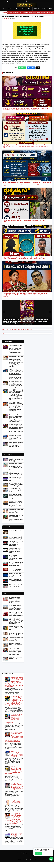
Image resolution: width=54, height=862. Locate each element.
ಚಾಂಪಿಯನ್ (16, 9)
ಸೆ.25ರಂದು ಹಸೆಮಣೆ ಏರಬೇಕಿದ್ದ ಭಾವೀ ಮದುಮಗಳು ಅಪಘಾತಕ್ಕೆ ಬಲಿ (16, 628)
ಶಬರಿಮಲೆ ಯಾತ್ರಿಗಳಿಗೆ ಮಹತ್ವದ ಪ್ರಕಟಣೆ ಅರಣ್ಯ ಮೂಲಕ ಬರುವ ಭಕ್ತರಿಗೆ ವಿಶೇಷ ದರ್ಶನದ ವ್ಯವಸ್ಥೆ (16, 538)
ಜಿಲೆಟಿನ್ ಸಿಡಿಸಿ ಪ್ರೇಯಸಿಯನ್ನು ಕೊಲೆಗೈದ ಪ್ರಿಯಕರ (15, 658)
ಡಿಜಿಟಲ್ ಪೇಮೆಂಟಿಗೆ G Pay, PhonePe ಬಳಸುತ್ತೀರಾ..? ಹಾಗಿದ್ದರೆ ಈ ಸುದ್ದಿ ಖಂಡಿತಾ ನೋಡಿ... (15, 551)
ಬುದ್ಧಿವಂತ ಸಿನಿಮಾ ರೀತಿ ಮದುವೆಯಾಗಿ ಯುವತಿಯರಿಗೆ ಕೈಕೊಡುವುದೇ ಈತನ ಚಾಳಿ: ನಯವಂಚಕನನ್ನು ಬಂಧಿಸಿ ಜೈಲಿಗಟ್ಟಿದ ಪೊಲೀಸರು (15, 651)
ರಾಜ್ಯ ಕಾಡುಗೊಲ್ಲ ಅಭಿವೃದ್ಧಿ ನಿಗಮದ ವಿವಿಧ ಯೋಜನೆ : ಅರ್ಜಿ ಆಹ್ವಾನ (16, 479)
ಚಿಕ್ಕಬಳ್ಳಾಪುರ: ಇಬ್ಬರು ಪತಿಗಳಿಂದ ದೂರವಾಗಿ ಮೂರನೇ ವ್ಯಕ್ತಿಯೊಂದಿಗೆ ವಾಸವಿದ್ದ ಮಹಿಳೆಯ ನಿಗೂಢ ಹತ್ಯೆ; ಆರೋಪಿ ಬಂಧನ (16, 518)
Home (3, 9)
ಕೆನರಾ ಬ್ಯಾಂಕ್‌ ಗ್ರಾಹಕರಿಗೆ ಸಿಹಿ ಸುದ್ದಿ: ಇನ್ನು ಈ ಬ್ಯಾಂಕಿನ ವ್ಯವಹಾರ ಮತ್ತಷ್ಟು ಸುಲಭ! (16, 575)
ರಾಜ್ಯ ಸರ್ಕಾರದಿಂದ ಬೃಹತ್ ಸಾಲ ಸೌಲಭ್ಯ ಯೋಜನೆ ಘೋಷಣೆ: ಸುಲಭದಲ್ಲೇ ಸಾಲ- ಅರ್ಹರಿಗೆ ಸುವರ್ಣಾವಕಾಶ (16, 544)
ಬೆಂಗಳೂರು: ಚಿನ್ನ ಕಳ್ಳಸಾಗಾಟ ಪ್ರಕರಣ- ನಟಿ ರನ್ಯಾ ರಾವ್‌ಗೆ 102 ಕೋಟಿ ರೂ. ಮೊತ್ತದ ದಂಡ (16, 634)
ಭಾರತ (9, 9)
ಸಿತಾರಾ (23, 9)
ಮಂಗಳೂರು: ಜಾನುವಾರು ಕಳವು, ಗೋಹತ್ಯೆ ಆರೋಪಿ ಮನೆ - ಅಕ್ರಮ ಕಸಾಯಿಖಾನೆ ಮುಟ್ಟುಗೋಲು (16, 485)
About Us (4, 329)
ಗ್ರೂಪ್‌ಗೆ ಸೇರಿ (38, 853)
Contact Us (10, 329)
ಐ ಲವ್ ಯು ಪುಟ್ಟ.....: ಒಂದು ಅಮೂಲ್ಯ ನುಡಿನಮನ (15, 531)
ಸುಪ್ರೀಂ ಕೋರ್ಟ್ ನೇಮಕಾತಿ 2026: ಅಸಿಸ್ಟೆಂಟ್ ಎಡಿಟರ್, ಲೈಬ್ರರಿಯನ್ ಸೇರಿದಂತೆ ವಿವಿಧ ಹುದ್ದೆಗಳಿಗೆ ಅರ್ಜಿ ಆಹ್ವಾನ (15, 608)
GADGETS (36, 9)
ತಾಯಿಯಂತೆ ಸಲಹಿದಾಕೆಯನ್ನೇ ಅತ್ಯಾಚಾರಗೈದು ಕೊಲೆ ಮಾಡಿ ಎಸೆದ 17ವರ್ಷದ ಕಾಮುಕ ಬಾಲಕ (16, 614)
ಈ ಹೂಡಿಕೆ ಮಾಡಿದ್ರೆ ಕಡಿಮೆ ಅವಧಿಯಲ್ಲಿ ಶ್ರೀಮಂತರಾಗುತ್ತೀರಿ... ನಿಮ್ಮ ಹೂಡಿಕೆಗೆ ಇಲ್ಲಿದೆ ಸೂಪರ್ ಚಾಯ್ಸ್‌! (16, 558)
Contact (30, 853)
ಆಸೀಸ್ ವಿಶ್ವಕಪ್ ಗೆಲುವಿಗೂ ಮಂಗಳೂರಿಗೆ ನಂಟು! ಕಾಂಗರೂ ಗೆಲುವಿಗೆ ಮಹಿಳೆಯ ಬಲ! (15, 581)
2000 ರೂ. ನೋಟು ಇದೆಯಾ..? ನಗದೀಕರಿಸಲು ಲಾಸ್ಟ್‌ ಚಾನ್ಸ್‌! (15, 585)
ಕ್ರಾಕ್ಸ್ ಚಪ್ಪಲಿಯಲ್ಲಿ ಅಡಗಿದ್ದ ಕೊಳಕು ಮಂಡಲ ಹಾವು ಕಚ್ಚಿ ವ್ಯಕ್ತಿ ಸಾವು (16, 490)
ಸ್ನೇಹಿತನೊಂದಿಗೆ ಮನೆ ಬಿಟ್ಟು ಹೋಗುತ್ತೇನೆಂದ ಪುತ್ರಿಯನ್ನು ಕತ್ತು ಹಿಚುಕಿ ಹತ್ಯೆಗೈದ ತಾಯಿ (16, 460)
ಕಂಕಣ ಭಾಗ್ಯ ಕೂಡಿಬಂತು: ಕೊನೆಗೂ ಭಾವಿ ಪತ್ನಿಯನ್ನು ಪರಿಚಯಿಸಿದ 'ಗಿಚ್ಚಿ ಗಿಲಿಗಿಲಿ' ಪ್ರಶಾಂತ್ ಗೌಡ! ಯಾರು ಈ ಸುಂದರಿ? (14, 600)
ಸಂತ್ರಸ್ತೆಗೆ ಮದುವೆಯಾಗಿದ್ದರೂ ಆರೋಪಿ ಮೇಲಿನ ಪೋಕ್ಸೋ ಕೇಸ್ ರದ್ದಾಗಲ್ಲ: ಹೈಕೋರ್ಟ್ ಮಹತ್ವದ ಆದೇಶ (16, 438)
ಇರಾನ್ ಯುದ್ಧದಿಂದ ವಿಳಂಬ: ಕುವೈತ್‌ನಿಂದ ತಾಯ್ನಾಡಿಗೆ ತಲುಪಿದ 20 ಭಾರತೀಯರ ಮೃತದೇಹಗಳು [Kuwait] (16, 496)
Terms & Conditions (26, 329)
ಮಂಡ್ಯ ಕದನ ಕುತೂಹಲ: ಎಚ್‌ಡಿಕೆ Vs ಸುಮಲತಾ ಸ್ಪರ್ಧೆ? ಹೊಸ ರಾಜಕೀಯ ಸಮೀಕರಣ (16, 564)
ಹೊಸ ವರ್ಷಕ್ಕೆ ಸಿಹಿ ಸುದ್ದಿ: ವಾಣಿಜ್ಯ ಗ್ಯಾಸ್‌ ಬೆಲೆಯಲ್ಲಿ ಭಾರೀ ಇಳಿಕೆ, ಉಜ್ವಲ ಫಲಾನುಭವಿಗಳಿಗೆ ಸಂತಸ (16, 570)
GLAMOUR (43, 9)
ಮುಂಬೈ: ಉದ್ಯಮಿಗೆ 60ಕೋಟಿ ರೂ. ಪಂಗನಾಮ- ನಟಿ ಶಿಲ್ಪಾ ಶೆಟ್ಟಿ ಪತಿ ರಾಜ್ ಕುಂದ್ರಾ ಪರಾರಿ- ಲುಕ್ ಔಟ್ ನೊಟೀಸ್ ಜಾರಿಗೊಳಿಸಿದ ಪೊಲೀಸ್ (16, 504)
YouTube (37, 1)
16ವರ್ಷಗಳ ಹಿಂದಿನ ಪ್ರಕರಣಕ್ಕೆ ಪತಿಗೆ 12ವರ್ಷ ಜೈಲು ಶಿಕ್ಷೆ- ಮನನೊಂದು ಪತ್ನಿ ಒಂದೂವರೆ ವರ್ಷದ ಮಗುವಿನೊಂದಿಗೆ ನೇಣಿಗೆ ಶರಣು (15, 466)
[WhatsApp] (51, 859)
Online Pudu (30, 858)
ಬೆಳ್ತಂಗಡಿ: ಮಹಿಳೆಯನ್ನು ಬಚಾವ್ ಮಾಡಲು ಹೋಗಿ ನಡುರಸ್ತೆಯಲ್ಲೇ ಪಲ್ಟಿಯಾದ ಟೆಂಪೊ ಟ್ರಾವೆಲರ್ (16, 474)
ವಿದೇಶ (29, 9)
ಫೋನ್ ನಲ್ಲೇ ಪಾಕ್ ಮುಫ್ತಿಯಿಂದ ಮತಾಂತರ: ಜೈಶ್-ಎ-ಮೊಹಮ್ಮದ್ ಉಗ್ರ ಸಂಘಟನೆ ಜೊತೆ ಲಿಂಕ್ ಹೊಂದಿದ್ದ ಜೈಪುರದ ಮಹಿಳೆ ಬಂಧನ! (16, 445)
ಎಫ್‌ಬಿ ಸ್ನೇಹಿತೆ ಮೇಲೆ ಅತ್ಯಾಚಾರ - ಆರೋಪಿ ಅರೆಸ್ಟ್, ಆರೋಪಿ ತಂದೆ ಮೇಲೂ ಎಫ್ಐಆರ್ (16, 511)
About (18, 853)
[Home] (27, 5)
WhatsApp (23, 67)
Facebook (30, 1)
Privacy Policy (17, 329)
